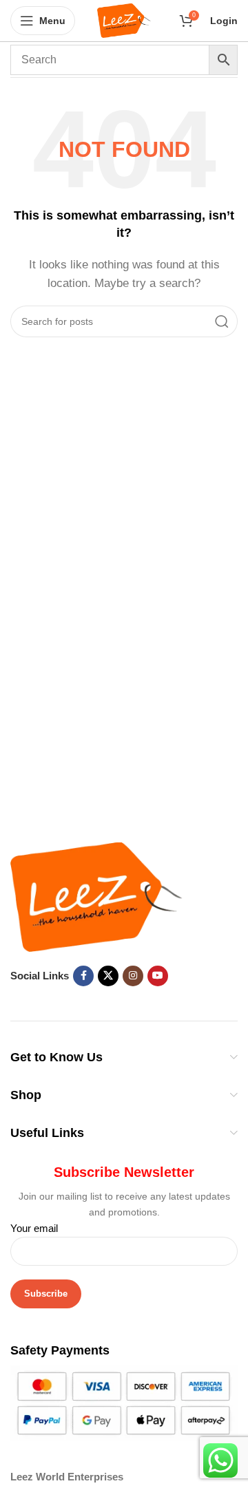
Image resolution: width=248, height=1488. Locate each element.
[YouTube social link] (157, 976)
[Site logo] (124, 19)
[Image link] (96, 896)
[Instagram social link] (133, 976)
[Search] (222, 321)
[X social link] (108, 976)
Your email (34, 1228)
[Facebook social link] (83, 976)
